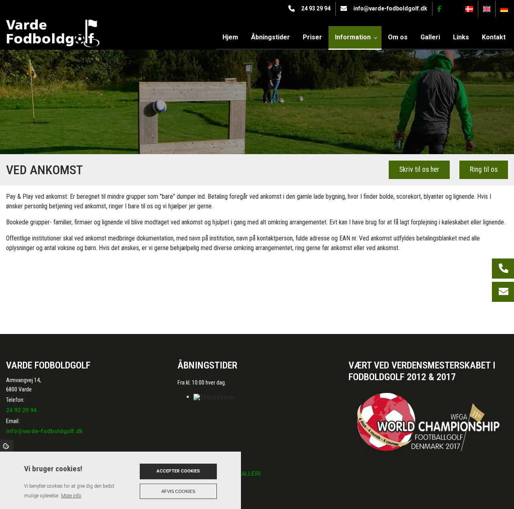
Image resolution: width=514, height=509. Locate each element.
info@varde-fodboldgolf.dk (390, 8)
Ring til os (484, 169)
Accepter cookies (178, 471)
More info (71, 496)
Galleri (249, 474)
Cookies (6, 446)
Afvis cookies (178, 491)
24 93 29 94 (315, 8)
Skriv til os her (419, 169)
